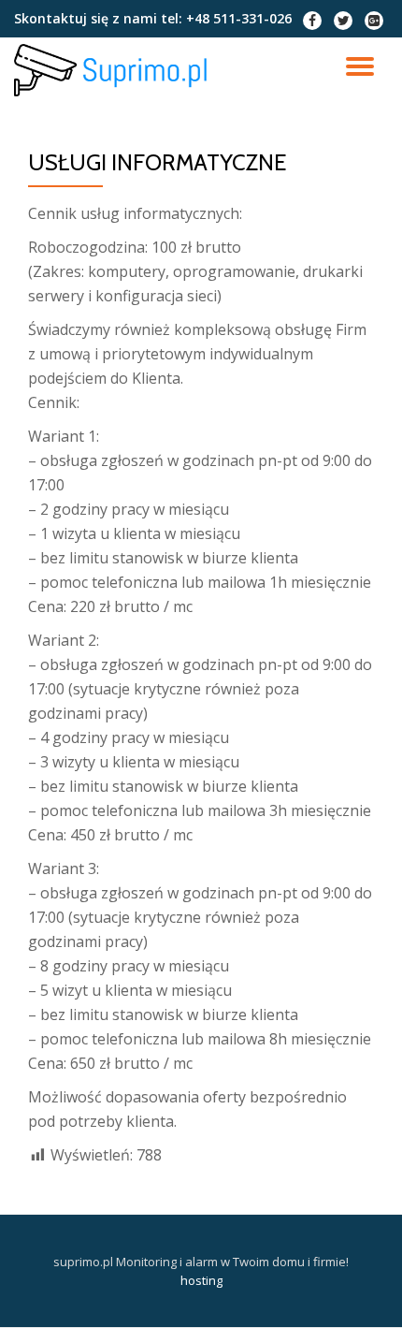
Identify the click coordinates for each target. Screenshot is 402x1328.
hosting (201, 1280)
